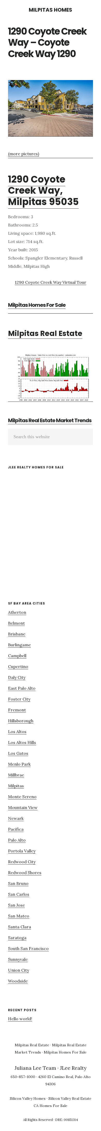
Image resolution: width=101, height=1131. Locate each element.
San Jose (16, 905)
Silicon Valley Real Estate (69, 1098)
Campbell (17, 655)
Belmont (16, 623)
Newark (16, 818)
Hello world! (20, 1018)
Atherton (17, 612)
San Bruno (18, 883)
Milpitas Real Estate (45, 333)
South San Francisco (28, 948)
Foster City (19, 699)
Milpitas (16, 785)
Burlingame (19, 644)
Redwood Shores (24, 872)
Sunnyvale (18, 959)
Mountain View (23, 807)
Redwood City (21, 861)
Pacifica (16, 829)
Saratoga (17, 937)
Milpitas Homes (50, 9)
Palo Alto (17, 840)
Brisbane (16, 634)
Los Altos (17, 731)
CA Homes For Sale (50, 1105)
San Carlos (18, 894)
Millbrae (16, 774)
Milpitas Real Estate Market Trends (49, 420)
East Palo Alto (21, 688)
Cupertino (18, 666)
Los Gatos (18, 753)
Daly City (16, 677)
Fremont (17, 709)
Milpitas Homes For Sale (37, 305)
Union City (18, 970)
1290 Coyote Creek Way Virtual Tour (50, 282)
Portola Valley (21, 850)
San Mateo (18, 915)
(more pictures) (23, 153)
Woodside (18, 981)
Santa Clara (19, 926)
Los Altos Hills (22, 742)
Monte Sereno (22, 796)
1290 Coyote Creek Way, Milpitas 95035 (43, 190)
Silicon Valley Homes (28, 1098)
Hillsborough (20, 720)
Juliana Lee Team (35, 1068)
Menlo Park (19, 764)
